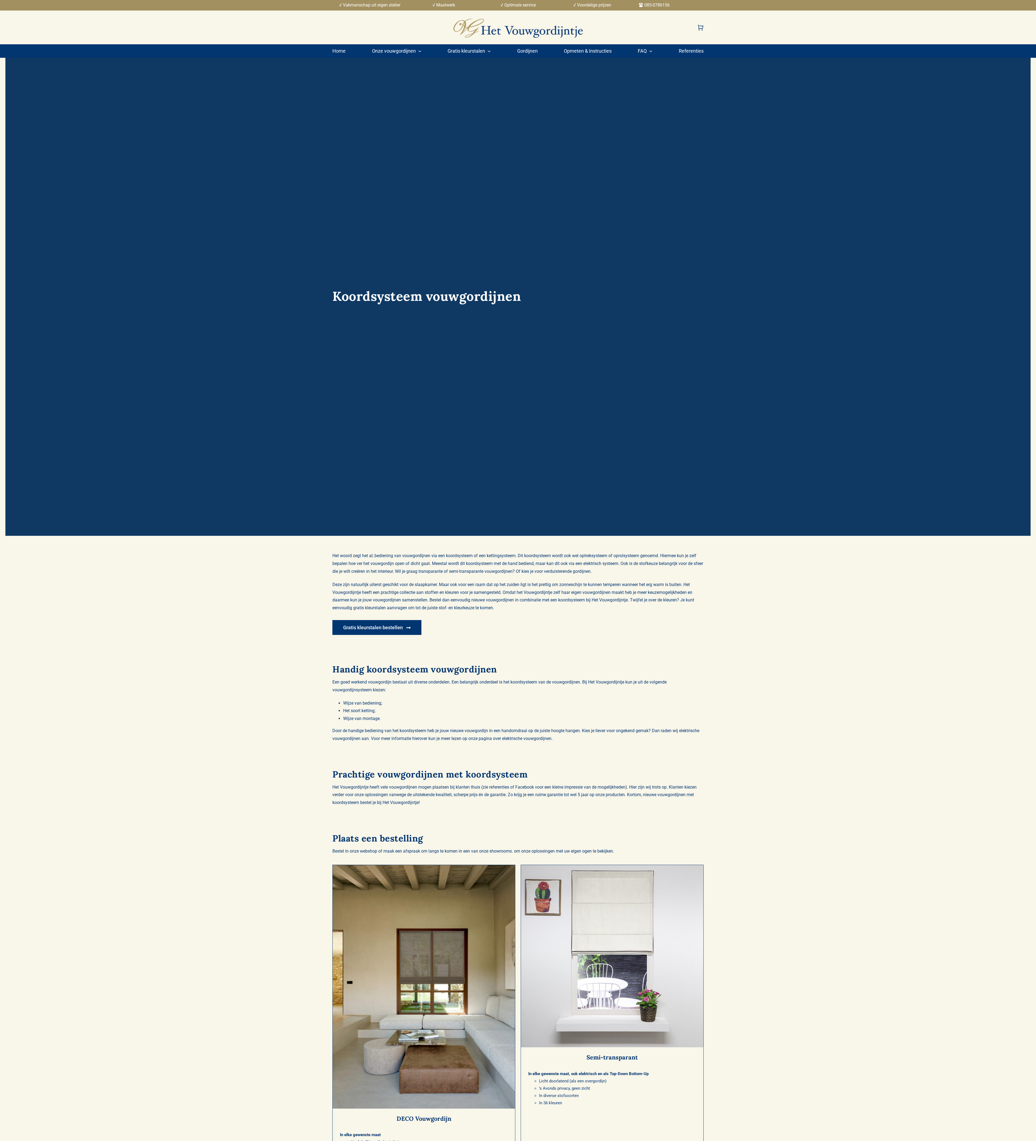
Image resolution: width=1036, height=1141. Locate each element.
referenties (499, 787)
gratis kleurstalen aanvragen (380, 607)
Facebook (524, 787)
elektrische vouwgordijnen (526, 738)
